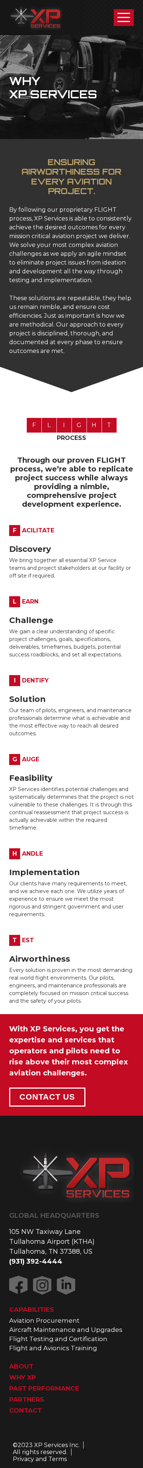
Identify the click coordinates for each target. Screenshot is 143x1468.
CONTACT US (47, 1096)
